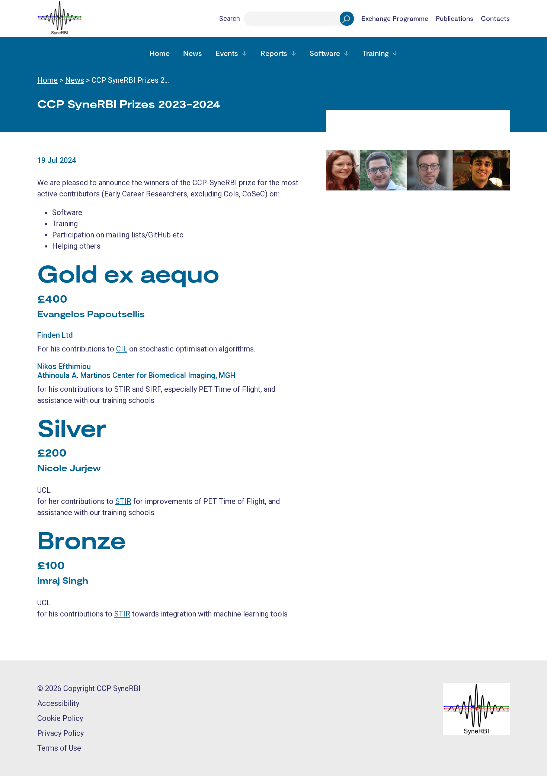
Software (325, 52)
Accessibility (58, 703)
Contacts (495, 18)
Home (160, 52)
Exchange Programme (394, 18)
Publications (454, 18)
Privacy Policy (60, 733)
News (192, 52)
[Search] (347, 19)
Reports (273, 52)
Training (375, 52)
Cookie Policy (60, 718)
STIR (123, 501)
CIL (121, 348)
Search (229, 18)
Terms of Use (59, 748)
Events (226, 52)
